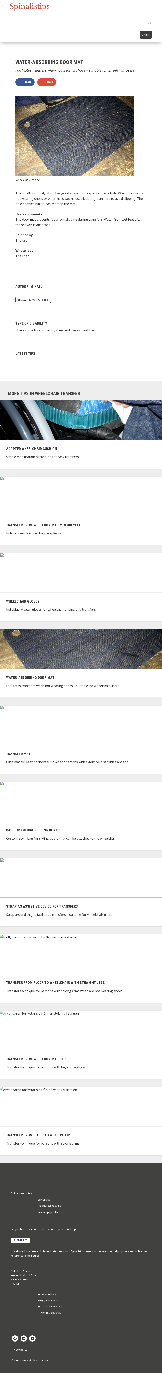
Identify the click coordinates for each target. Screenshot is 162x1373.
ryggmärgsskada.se (49, 1205)
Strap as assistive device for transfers (42, 906)
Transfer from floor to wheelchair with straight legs (55, 983)
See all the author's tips (33, 299)
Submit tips (20, 1240)
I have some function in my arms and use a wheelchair (55, 330)
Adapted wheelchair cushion (31, 449)
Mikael (36, 286)
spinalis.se (44, 1199)
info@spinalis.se (47, 1294)
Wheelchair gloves (23, 601)
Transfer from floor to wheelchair (38, 1135)
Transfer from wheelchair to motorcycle (43, 525)
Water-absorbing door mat (30, 678)
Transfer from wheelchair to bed (36, 1059)
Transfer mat (18, 754)
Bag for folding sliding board (33, 830)
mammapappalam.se (50, 1212)
